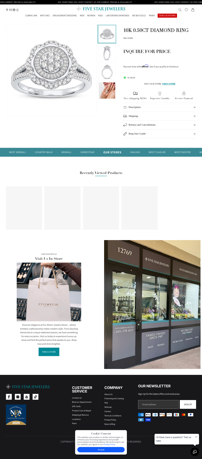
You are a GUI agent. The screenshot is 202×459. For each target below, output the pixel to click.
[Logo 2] (18, 397)
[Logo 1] (9, 397)
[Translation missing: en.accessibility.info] (17, 10)
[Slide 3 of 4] (107, 71)
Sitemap (108, 407)
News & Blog (109, 424)
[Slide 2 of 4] (107, 53)
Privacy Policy (110, 419)
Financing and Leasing (114, 398)
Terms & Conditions (112, 415)
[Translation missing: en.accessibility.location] (7, 10)
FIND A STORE (168, 83)
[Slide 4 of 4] (107, 90)
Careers (107, 411)
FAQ (106, 402)
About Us (108, 394)
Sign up (188, 404)
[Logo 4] (35, 397)
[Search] (180, 10)
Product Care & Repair (81, 410)
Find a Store (49, 351)
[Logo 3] (27, 397)
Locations (76, 419)
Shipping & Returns (80, 415)
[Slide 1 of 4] (107, 34)
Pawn (74, 423)
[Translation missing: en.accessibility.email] (10, 10)
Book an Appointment (82, 402)
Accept (101, 449)
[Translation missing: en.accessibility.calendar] (14, 10)
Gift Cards (76, 406)
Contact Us (77, 397)
